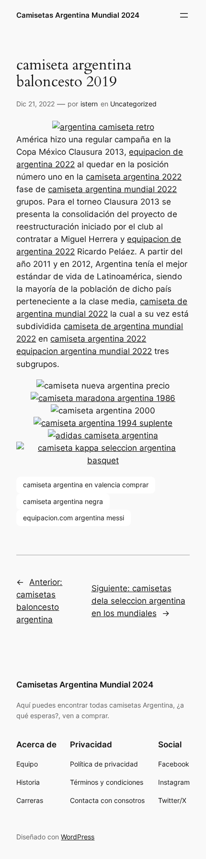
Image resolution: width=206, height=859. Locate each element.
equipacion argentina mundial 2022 (84, 351)
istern (89, 104)
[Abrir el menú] (184, 15)
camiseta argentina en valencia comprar (86, 485)
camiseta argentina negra (63, 501)
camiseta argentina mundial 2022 (112, 189)
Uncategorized (133, 104)
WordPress (77, 837)
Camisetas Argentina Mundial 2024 (77, 15)
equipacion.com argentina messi (73, 518)
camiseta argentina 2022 (134, 177)
